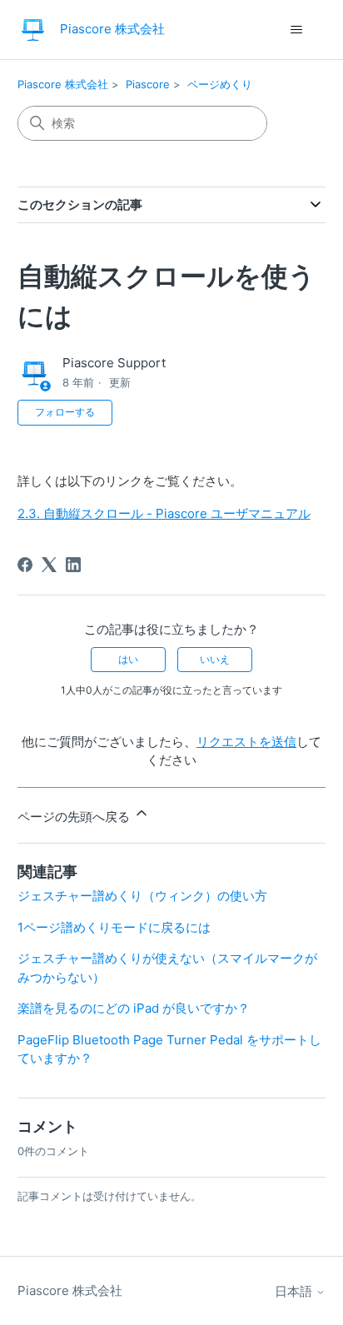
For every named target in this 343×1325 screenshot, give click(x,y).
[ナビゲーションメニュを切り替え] (296, 30)
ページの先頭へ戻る (75, 816)
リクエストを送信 (246, 742)
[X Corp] (49, 564)
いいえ (215, 659)
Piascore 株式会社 (62, 84)
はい (128, 659)
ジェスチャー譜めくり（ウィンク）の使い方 (142, 896)
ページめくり (219, 84)
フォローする (65, 412)
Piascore (148, 84)
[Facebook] (24, 564)
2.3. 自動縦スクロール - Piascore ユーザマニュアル (164, 513)
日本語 (295, 1291)
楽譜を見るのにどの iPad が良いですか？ (133, 1008)
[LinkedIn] (73, 564)
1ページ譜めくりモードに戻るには (114, 927)
